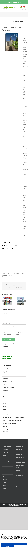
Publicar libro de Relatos (20, 458)
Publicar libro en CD (20, 485)
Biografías (5, 372)
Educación (5, 390)
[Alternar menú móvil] (25, 10)
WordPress (12, 505)
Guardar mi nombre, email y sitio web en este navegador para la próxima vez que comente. (13, 334)
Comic (4, 375)
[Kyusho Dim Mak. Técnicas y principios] (20, 298)
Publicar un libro (20, 446)
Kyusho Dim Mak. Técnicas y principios (12, 420)
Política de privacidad (22, 532)
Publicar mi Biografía (18, 471)
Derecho (5, 384)
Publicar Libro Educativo (19, 481)
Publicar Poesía (19, 454)
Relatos (4, 406)
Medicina (5, 397)
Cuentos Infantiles (7, 381)
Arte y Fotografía (7, 365)
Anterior (17, 21)
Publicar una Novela (19, 450)
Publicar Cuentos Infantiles (20, 466)
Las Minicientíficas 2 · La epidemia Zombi (13, 417)
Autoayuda (5, 368)
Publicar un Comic (20, 462)
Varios (4, 409)
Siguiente (22, 21)
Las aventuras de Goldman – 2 (10, 423)
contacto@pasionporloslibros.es (14, 2)
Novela (4, 400)
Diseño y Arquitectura (8, 387)
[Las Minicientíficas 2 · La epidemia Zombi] (7, 298)
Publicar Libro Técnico (19, 476)
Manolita (5, 426)
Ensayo (4, 393)
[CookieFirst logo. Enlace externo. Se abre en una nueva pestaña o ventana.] (1, 533)
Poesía (4, 403)
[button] (3, 301)
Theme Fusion (16, 505)
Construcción (6, 378)
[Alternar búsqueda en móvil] (22, 10)
